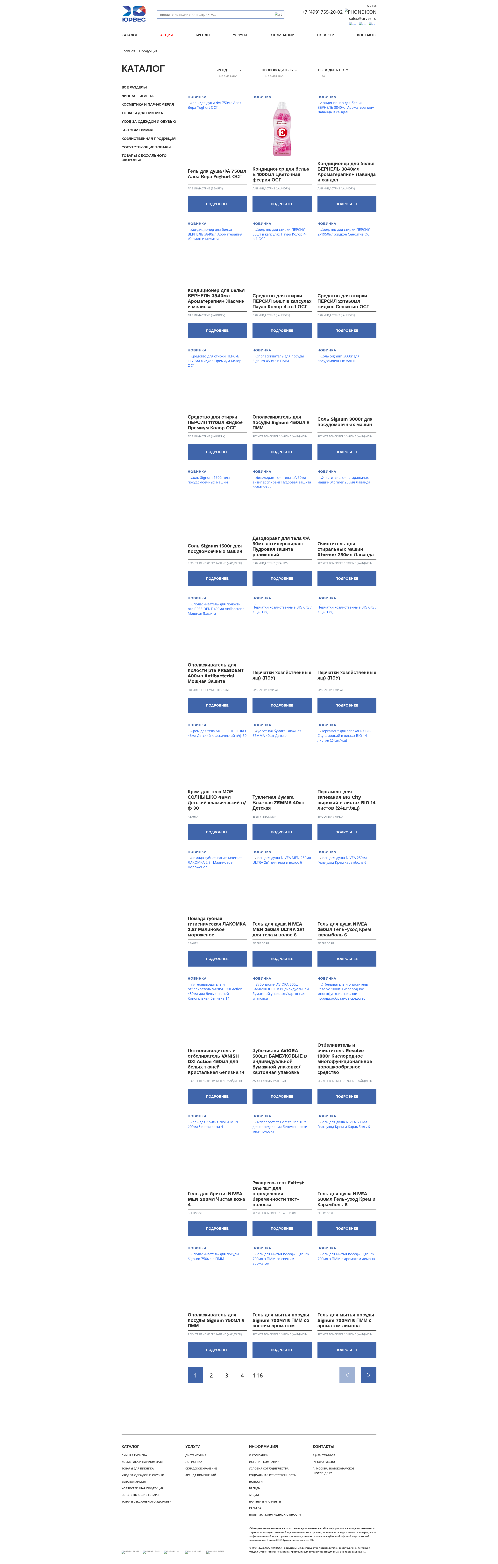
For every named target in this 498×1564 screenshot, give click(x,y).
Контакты (366, 35)
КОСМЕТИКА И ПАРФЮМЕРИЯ (148, 104)
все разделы (134, 87)
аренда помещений (200, 1475)
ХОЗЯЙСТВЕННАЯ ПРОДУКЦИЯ (149, 139)
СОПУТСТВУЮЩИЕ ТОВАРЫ (146, 147)
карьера (255, 1508)
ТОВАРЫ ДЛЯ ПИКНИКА (142, 113)
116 (258, 1375)
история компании (264, 1462)
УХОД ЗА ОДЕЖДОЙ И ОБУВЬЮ (149, 121)
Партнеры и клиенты (265, 1501)
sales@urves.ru (362, 18)
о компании (282, 35)
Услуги (240, 35)
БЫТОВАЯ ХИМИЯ (137, 130)
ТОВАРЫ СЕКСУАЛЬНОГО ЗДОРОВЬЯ (144, 157)
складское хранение (201, 1468)
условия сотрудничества (268, 1468)
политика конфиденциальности (275, 1514)
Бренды (203, 35)
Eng (374, 5)
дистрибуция (195, 1455)
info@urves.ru (324, 1462)
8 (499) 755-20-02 (324, 1455)
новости (325, 35)
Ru (368, 5)
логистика (193, 1462)
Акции (166, 35)
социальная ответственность (272, 1475)
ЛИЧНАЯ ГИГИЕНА (137, 96)
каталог (130, 35)
